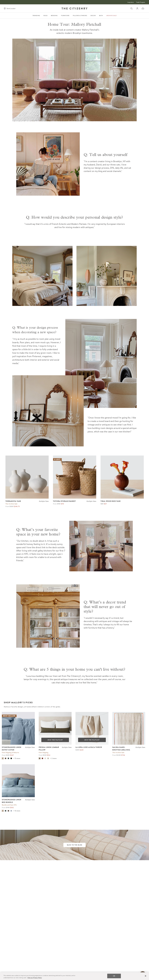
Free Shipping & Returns (10, 752)
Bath (101, 16)
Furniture (65, 16)
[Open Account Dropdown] (137, 8)
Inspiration (130, 2)
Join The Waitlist (55, 740)
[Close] (145, 975)
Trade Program (140, 2)
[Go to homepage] (74, 8)
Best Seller (9, 716)
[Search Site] (131, 8)
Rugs (45, 16)
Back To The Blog (74, 845)
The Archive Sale (11, 504)
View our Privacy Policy (34, 978)
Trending (36, 16)
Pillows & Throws (80, 16)
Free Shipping (43, 752)
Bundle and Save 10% (9, 805)
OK (114, 976)
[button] (143, 8)
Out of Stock (47, 716)
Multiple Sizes (44, 501)
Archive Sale (111, 16)
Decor (93, 16)
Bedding (54, 16)
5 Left (57, 459)
